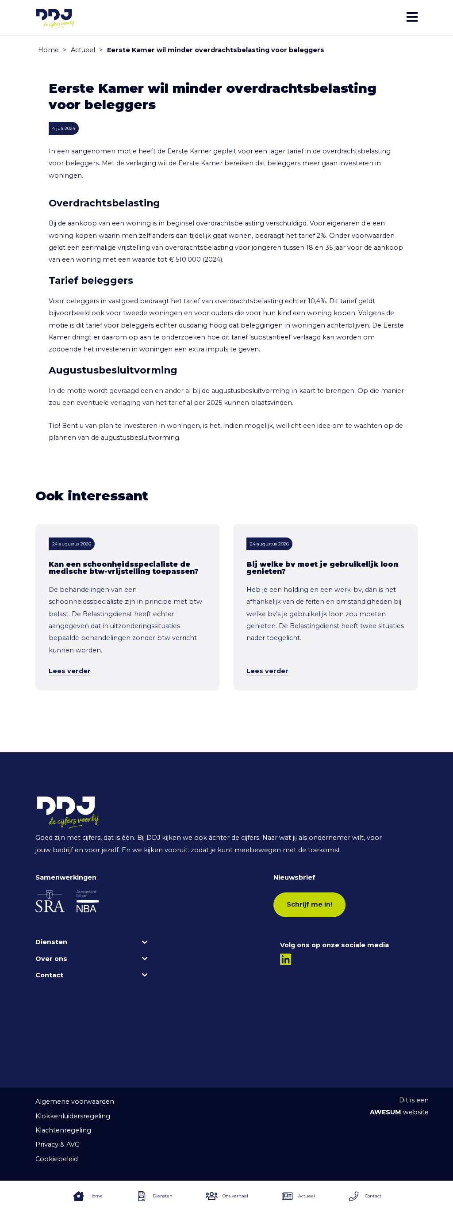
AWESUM (385, 1112)
